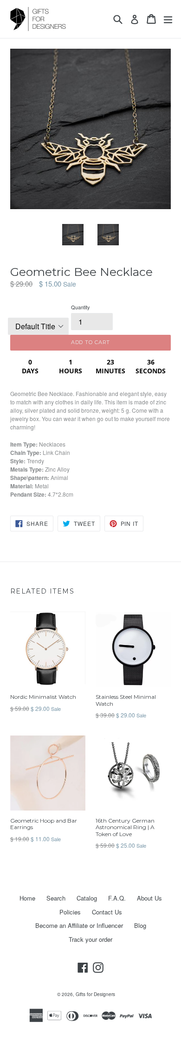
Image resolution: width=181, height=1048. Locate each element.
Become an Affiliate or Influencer (79, 925)
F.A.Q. (117, 898)
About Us (149, 898)
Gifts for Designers (95, 994)
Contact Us (107, 911)
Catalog (87, 898)
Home (27, 898)
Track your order (90, 939)
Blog (140, 925)
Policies (70, 911)
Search (55, 898)
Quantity (80, 307)
